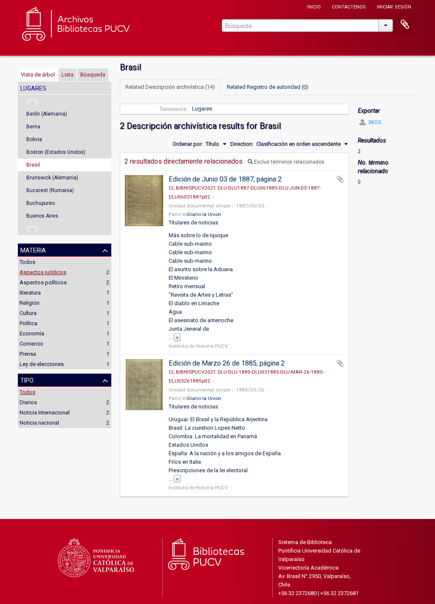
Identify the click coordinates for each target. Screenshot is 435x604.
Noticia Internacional (45, 412)
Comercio (31, 343)
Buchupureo (40, 203)
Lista (67, 74)
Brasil (33, 165)
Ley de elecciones (42, 364)
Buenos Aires (42, 216)
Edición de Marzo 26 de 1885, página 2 (227, 363)
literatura (30, 292)
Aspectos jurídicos (43, 272)
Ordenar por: (187, 144)
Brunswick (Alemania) (52, 178)
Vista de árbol (38, 74)
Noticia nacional (39, 423)
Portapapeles (404, 24)
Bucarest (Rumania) (50, 190)
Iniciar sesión (394, 6)
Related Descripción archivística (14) (170, 87)
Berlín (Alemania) (46, 114)
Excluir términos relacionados (289, 162)
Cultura (28, 313)
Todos (27, 262)
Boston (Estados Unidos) (55, 152)
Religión (30, 303)
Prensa (28, 354)
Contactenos (349, 6)
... (32, 101)
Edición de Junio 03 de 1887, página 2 (225, 179)
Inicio (314, 6)
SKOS (374, 122)
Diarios (28, 402)
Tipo (27, 379)
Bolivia (34, 139)
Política (28, 323)
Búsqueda (92, 74)
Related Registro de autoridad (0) (267, 87)
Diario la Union (204, 214)
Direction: (242, 144)
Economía (32, 333)
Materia (33, 249)
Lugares (202, 108)
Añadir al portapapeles (340, 179)
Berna (33, 127)
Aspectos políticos (43, 282)
